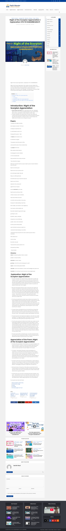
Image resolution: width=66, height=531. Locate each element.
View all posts (9, 472)
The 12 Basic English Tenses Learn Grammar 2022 (16, 523)
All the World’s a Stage (16, 384)
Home (7, 9)
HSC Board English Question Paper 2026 (38, 451)
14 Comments (33, 520)
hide (16, 93)
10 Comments (33, 525)
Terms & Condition (51, 529)
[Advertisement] (25, 33)
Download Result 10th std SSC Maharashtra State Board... (18, 450)
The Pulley (14, 386)
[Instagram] (45, 520)
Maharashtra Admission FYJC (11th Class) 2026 (37, 444)
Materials (35, 9)
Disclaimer (46, 529)
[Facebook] (50, 520)
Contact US (57, 9)
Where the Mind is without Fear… (18, 382)
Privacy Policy (42, 529)
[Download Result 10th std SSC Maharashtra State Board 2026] (50, 66)
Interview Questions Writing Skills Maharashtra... (15, 507)
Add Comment (22, 24)
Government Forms (28, 9)
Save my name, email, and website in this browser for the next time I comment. (22, 493)
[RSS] (58, 520)
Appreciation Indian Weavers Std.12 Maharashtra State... (35, 507)
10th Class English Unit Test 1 (17, 387)
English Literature (13, 9)
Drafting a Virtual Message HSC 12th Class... (15, 513)
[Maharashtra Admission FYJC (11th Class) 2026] (50, 60)
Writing (37, 18)
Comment (8, 479)
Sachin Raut (28, 24)
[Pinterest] (55, 520)
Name (7, 488)
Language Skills (41, 9)
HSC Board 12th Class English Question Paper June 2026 (18, 445)
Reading (30, 18)
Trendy (47, 9)
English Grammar (20, 9)
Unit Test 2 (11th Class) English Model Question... (16, 518)
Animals (13, 385)
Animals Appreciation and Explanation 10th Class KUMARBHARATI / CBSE (24, 394)
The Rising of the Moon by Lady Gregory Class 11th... (35, 518)
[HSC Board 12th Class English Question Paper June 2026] (50, 53)
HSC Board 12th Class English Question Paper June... (55, 56)
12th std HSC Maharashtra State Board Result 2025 (38, 456)
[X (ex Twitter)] (48, 520)
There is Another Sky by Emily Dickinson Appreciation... (35, 523)
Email (20, 488)
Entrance (34, 441)
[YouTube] (53, 520)
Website (32, 488)
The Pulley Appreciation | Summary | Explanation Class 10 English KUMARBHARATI (34, 394)
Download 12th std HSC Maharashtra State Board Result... (18, 456)
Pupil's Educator (16, 529)
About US (51, 9)
